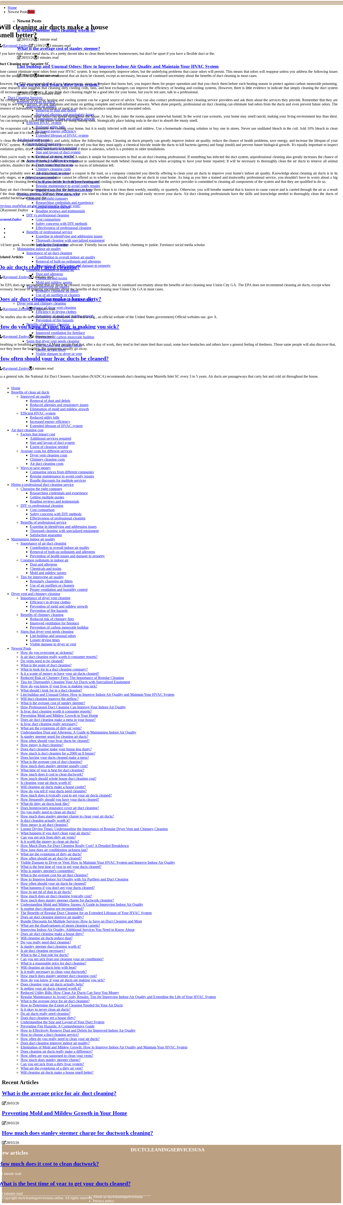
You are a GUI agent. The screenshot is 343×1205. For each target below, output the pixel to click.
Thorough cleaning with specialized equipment (64, 531)
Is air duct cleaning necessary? (43, 951)
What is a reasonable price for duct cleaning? (53, 963)
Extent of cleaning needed (49, 447)
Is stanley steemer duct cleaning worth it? (51, 946)
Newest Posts (21, 648)
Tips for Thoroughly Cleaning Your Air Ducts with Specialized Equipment (75, 682)
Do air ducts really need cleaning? (45, 1014)
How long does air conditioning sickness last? (54, 850)
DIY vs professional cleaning (42, 506)
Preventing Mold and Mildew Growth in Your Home (59, 715)
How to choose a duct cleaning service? (50, 1035)
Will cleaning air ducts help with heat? (49, 967)
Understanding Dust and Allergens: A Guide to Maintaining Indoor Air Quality (78, 732)
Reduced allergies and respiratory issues (59, 405)
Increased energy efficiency (50, 422)
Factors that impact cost (38, 434)
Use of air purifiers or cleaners (52, 585)
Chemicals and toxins (45, 569)
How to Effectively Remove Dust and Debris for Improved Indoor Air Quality (78, 1030)
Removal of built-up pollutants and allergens (62, 552)
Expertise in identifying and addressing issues (63, 527)
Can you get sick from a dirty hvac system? (52, 1064)
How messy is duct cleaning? (42, 745)
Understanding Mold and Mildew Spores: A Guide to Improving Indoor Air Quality (82, 904)
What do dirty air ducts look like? (45, 804)
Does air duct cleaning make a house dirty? (52, 934)
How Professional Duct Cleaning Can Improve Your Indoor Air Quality (73, 707)
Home (12, 8)
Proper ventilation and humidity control (59, 590)
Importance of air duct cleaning (43, 543)
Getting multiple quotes (47, 497)
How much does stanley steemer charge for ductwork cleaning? (67, 900)
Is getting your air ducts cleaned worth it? (51, 988)
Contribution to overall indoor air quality (59, 548)
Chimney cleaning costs (47, 459)
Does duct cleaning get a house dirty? (48, 1018)
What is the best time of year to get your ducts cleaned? (61, 867)
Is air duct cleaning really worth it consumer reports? (59, 657)
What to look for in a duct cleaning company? (54, 669)
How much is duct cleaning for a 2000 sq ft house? (58, 753)
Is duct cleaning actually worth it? (45, 820)
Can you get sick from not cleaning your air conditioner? (62, 959)
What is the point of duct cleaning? (46, 665)
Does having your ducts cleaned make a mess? (55, 757)
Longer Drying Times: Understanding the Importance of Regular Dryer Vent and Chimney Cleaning (94, 829)
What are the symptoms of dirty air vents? (51, 728)
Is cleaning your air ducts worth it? (46, 783)
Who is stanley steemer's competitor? (48, 871)
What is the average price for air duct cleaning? (55, 1001)
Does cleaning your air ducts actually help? (52, 984)
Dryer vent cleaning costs (48, 455)
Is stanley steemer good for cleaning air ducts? (54, 736)
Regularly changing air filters (51, 581)
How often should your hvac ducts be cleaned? (55, 741)
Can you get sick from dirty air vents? (48, 837)
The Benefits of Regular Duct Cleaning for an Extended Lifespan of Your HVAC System (86, 913)
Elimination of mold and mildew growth (59, 409)
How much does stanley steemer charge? (50, 1060)
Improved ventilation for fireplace (54, 623)
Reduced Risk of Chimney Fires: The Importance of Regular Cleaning (72, 678)
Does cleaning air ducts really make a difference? (57, 1051)
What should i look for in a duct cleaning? (51, 690)
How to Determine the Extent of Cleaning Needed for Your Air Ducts (72, 1005)
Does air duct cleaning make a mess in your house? (58, 720)
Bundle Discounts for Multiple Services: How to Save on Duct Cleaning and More (81, 921)
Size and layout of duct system (52, 443)
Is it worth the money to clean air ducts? (50, 841)
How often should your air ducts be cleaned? (53, 883)
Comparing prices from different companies (62, 472)
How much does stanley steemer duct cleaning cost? (59, 976)
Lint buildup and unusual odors (53, 636)
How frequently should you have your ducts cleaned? (60, 799)
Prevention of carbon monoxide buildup (59, 627)
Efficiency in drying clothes (50, 602)
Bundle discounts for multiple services (58, 480)
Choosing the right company (41, 489)
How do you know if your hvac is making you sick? (59, 686)
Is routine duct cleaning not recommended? (52, 909)
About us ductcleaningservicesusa (118, 1197)
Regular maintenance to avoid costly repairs (62, 476)
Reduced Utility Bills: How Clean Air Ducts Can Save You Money (70, 993)
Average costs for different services (46, 451)
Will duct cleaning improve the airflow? (50, 699)
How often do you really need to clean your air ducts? (60, 1039)
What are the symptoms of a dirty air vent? (52, 1068)
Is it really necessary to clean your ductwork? (54, 972)
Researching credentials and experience (59, 493)
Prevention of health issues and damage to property (67, 556)
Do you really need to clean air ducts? (48, 812)
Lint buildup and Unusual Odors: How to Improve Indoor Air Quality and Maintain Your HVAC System (97, 695)
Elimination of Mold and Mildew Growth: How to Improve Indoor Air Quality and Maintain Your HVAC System (104, 1047)
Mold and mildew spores (48, 573)
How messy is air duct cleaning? (44, 825)
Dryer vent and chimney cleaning (35, 594)
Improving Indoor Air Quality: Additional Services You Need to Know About (77, 930)
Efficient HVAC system (38, 413)
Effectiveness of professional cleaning (57, 518)
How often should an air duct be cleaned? (51, 858)
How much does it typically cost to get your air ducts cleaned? (66, 795)
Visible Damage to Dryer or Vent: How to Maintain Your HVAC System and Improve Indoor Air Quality (98, 862)
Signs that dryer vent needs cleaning (47, 632)
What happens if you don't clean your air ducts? (56, 833)
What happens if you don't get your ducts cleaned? (58, 888)
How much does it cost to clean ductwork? (52, 774)
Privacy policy (103, 1201)
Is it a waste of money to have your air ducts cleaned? (60, 674)
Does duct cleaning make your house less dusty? (56, 749)
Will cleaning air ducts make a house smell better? (57, 1072)
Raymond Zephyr (16, 46)
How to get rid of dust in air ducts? (46, 892)
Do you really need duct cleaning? (46, 942)
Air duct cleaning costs (46, 464)
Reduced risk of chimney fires (52, 619)
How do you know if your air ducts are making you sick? (63, 980)
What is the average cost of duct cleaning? (51, 762)
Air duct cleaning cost (27, 430)
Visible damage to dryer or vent (53, 644)
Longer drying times (45, 640)
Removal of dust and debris (50, 401)
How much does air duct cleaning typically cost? (56, 896)
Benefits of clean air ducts (30, 392)
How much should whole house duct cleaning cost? (58, 778)
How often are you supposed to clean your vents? (57, 1056)
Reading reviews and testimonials (54, 501)
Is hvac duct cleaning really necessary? (49, 724)
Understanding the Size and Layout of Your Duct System (62, 1022)
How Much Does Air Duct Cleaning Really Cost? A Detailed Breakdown (75, 846)
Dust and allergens (43, 564)
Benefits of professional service (43, 522)
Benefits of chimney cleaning (42, 615)
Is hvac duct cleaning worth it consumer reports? (56, 711)
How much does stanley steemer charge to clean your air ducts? (67, 816)
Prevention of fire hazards (49, 611)
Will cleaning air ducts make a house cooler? (53, 787)
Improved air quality (35, 396)
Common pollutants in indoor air (44, 560)
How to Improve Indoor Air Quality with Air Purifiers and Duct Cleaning (74, 879)
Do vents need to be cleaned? (42, 661)
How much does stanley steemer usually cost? (54, 766)
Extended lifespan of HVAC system (56, 426)
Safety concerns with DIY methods (55, 514)
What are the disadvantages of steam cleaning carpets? (60, 925)
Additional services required (50, 438)
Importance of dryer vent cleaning (45, 598)
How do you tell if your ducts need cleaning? (54, 791)
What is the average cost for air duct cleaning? (54, 875)
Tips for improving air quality (42, 577)
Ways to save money (36, 468)
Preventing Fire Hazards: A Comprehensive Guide (57, 1026)
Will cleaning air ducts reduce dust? (47, 938)
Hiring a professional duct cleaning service (42, 485)
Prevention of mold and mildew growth (59, 606)
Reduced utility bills (44, 417)
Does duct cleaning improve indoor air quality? (55, 1043)
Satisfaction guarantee (46, 535)
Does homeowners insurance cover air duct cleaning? (60, 808)
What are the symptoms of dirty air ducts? (51, 854)
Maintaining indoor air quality (33, 539)
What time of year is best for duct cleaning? (52, 770)
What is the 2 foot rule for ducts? (45, 955)
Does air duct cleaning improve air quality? (52, 917)
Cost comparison (42, 510)
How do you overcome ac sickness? (47, 653)
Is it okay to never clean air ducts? (45, 1009)
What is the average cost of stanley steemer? (53, 703)
